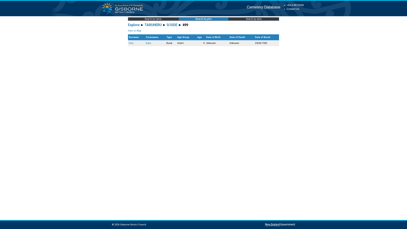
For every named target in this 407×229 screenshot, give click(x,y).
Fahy (131, 43)
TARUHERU (153, 25)
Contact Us (293, 9)
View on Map (134, 30)
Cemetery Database (263, 7)
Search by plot (203, 19)
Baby (148, 43)
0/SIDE (172, 25)
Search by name (153, 19)
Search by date (254, 19)
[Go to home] (123, 14)
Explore (134, 25)
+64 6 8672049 (295, 5)
